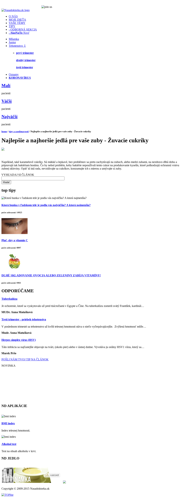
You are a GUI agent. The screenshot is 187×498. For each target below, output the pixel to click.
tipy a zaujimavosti (19, 131)
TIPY (12, 26)
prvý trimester (25, 52)
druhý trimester (26, 60)
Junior (12, 42)
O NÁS (13, 16)
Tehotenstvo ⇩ (17, 45)
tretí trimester (24, 67)
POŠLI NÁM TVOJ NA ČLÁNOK (25, 359)
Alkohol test (8, 444)
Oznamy (14, 74)
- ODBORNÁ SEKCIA (23, 29)
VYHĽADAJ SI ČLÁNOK (17, 174)
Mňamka (14, 39)
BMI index (8, 423)
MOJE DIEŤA (17, 19)
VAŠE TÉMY (17, 22)
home (4, 131)
